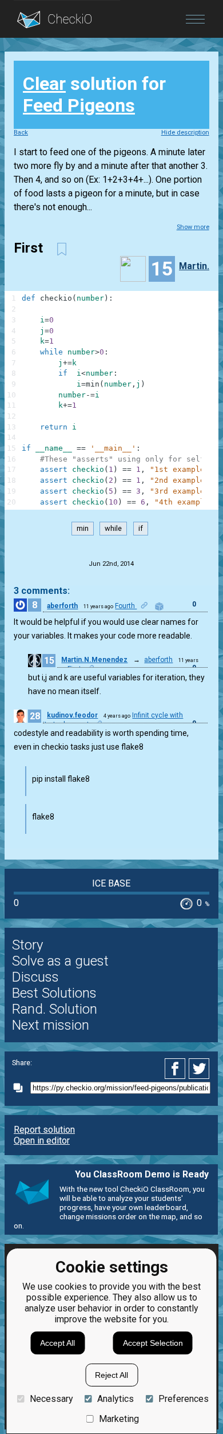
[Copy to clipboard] (21, 1088)
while (113, 529)
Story (27, 945)
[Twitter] (199, 1068)
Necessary (51, 1398)
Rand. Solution (54, 1009)
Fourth (126, 606)
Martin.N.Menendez (94, 660)
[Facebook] (177, 1068)
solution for (94, 94)
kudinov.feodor (72, 715)
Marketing (119, 1418)
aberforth (62, 606)
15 (49, 660)
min (83, 529)
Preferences (183, 1398)
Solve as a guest (60, 961)
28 (35, 716)
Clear (44, 83)
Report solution (44, 1129)
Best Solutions (54, 993)
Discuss (35, 977)
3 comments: (42, 590)
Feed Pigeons (79, 105)
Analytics (115, 1398)
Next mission (50, 1025)
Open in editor (42, 1140)
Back (21, 132)
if (140, 529)
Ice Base (111, 883)
